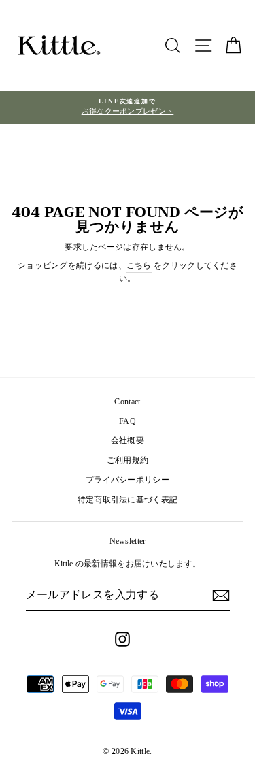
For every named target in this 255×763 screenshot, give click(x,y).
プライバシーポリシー (127, 480)
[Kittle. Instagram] (122, 639)
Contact (127, 401)
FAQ (127, 421)
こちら (139, 265)
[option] (127, 107)
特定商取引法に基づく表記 (128, 499)
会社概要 (127, 440)
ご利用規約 (128, 460)
